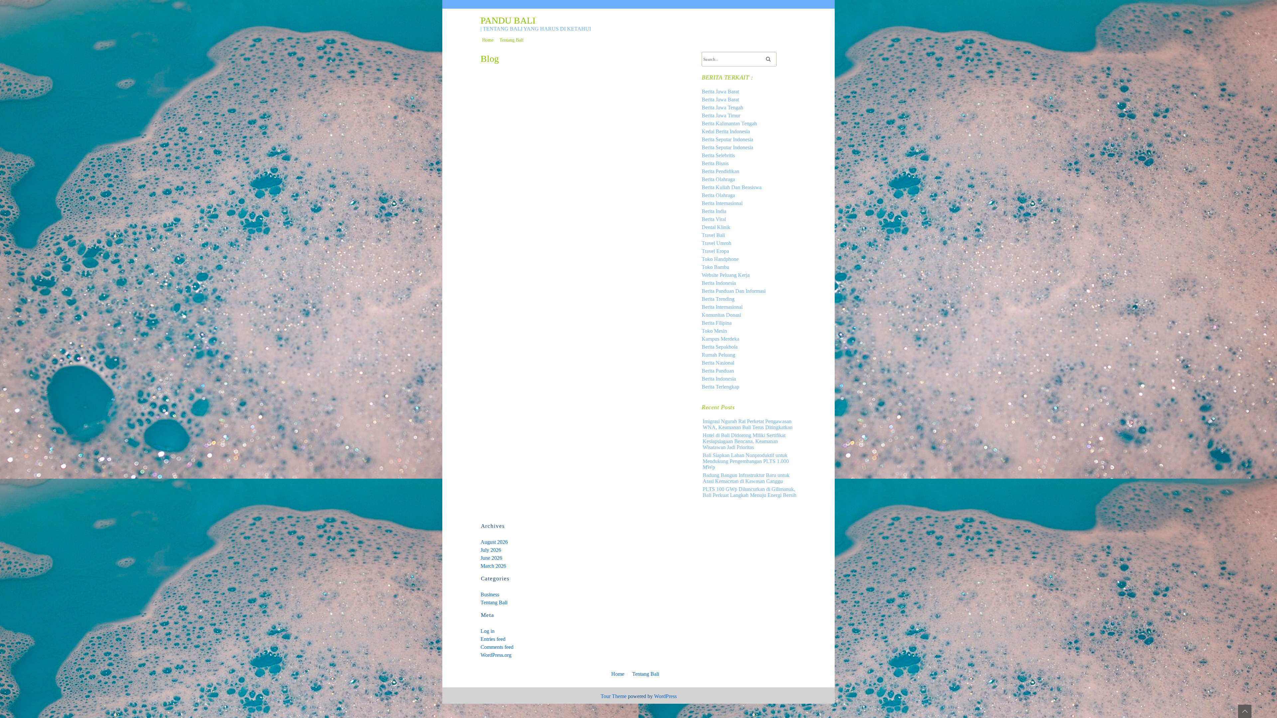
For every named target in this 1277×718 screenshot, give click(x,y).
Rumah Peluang (718, 355)
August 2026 (494, 542)
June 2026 (491, 558)
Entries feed (493, 639)
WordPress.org (496, 655)
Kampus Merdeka (720, 339)
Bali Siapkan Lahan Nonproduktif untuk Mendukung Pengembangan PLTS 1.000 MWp (746, 461)
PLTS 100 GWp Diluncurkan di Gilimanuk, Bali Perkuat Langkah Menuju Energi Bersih (749, 492)
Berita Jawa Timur (721, 115)
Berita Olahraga (718, 179)
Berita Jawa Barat (720, 91)
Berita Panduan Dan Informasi (734, 291)
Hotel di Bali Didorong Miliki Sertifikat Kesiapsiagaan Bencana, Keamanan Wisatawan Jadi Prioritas (744, 441)
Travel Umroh (716, 243)
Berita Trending (718, 299)
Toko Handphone (720, 259)
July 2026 (491, 550)
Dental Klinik (716, 227)
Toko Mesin (714, 331)
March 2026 (493, 566)
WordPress (665, 696)
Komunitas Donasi (721, 315)
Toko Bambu (715, 267)
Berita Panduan (718, 371)
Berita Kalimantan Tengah (729, 123)
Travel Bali (713, 235)
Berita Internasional (722, 203)
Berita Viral (714, 219)
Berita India (714, 211)
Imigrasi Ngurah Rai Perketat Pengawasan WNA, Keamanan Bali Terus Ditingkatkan (747, 424)
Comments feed (497, 647)
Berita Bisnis (715, 163)
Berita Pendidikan (720, 171)
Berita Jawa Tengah (722, 107)
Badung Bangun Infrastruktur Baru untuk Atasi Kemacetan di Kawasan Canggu (746, 478)
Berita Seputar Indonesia (727, 139)
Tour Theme (614, 696)
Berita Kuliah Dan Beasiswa (732, 187)
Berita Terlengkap (720, 387)
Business (490, 594)
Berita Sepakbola (720, 347)
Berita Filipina (717, 323)
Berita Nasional (718, 363)
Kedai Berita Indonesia (726, 131)
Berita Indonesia (719, 283)
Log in (488, 631)
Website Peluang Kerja (726, 275)
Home (488, 40)
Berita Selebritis (718, 155)
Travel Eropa (715, 251)
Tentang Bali (511, 40)
